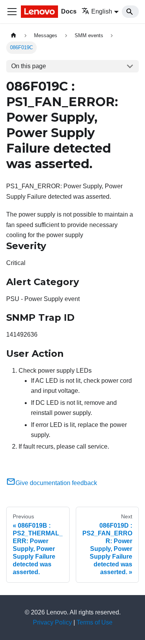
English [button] (101, 11)
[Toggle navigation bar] (12, 11)
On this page (28, 66)
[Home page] (13, 35)
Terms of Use (95, 622)
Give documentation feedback (56, 483)
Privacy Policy (52, 622)
